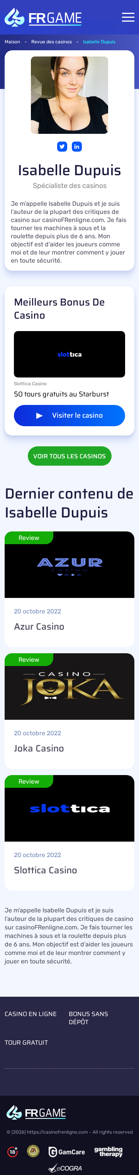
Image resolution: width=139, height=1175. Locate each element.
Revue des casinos (51, 41)
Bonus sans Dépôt (88, 1018)
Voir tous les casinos (69, 456)
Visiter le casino (77, 415)
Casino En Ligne (31, 1014)
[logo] (70, 1112)
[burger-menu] (128, 17)
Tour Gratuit (26, 1042)
